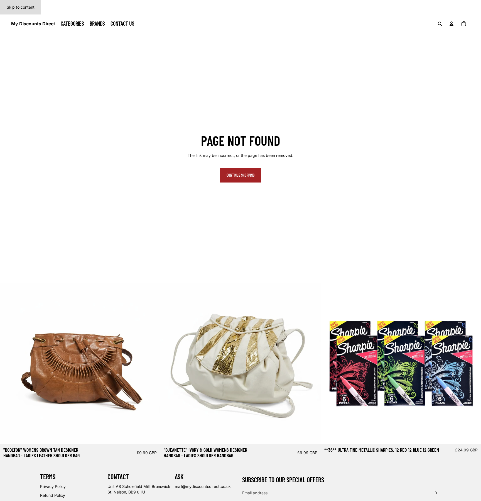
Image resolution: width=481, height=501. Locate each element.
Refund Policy (52, 495)
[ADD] (152, 435)
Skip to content (21, 7)
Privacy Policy (53, 486)
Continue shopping (240, 175)
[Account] (451, 24)
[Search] (440, 24)
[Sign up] (435, 492)
